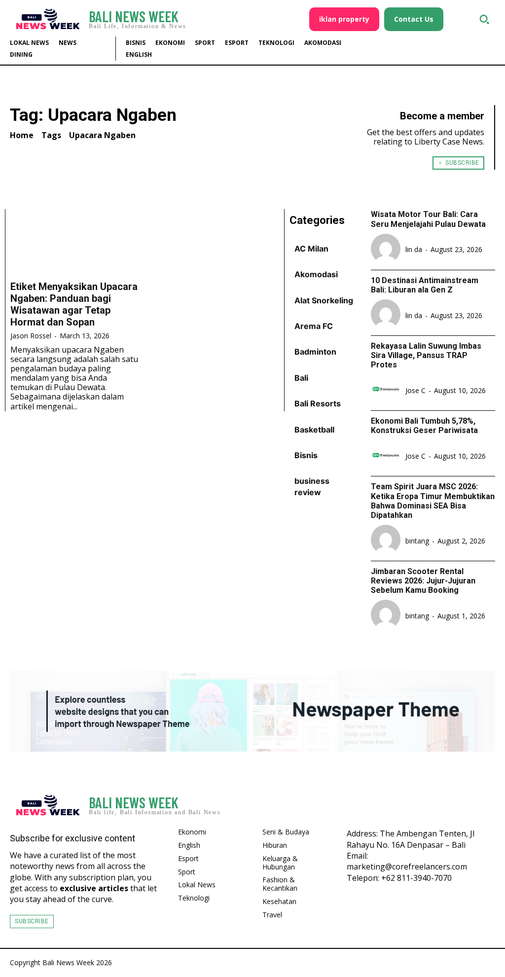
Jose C (415, 390)
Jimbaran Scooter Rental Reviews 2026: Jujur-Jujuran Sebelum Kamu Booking (423, 581)
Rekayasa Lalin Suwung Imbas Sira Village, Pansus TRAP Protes (426, 355)
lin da (413, 249)
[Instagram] (460, 806)
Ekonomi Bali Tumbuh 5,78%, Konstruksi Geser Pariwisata (424, 425)
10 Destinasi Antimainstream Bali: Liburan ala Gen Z (424, 285)
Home (22, 135)
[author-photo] (387, 249)
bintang (417, 540)
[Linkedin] (485, 806)
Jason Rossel (30, 335)
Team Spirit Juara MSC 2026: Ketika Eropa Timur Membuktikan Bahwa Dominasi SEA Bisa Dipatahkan (433, 501)
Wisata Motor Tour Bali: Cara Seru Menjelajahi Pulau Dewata (428, 219)
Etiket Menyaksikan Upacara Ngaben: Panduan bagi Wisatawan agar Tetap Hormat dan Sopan (74, 304)
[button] (484, 19)
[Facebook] (436, 806)
